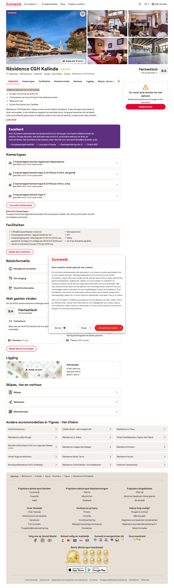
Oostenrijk (34, 492)
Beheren (58, 328)
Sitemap (145, 580)
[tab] (13, 81)
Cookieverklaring (87, 520)
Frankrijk (34, 496)
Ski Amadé (140, 500)
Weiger (84, 328)
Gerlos (87, 492)
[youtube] (50, 541)
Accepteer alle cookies (108, 328)
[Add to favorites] (82, 14)
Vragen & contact (139, 512)
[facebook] (35, 541)
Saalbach (87, 500)
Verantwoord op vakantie (34, 516)
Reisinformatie (139, 528)
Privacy (86, 512)
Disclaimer (87, 528)
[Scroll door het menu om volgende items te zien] (118, 81)
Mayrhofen (87, 496)
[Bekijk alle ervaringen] (153, 71)
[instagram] (43, 541)
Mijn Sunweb (139, 516)
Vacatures (34, 520)
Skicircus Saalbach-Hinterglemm (139, 496)
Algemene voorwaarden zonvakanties (140, 520)
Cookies (87, 516)
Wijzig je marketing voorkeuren (87, 524)
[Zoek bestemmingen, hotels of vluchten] (140, 4)
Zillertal (139, 492)
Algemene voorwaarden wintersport (139, 524)
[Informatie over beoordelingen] (156, 72)
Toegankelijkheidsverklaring (34, 528)
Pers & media (34, 524)
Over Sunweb (34, 512)
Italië (34, 500)
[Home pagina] (13, 4)
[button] (46, 37)
